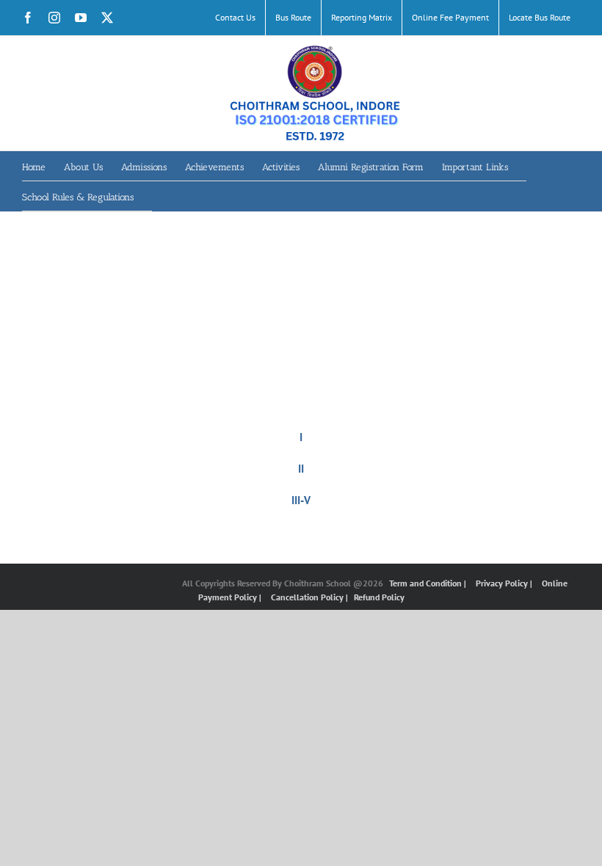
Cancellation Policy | (310, 597)
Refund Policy (379, 597)
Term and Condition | (428, 583)
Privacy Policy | (505, 583)
